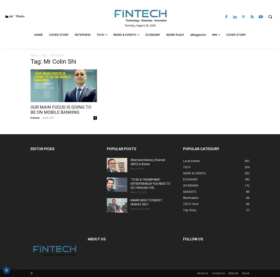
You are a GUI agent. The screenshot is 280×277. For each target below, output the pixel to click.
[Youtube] (261, 17)
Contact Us (218, 273)
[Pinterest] (243, 17)
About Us (202, 273)
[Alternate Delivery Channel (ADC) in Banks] (117, 165)
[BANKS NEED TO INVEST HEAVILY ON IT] (117, 205)
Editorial (233, 273)
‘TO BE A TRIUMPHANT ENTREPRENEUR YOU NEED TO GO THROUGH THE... (150, 183)
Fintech (35, 117)
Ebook (245, 273)
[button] (270, 16)
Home (34, 55)
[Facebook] (226, 17)
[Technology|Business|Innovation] (140, 15)
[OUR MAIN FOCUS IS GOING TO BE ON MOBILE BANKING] (64, 85)
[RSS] (252, 17)
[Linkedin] (235, 17)
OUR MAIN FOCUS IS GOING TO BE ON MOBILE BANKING (61, 110)
